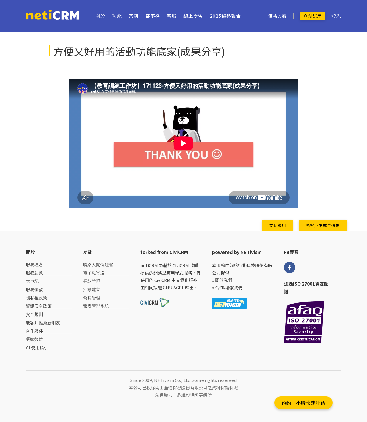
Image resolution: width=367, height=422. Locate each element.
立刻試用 (312, 16)
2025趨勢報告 (225, 15)
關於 (100, 15)
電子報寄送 (94, 273)
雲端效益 (34, 339)
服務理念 (34, 264)
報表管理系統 (96, 306)
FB (289, 267)
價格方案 (277, 16)
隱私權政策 (36, 297)
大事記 (32, 281)
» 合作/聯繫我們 (227, 287)
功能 (117, 15)
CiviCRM (181, 265)
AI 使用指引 (37, 347)
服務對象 (34, 273)
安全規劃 (34, 314)
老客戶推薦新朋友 (43, 322)
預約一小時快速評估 (303, 402)
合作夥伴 (34, 331)
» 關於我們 (222, 280)
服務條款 (34, 289)
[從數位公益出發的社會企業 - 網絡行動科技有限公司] (229, 303)
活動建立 (91, 289)
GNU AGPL (173, 287)
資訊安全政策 (39, 306)
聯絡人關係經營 (98, 264)
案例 (133, 15)
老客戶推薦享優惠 (323, 225)
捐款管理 (91, 281)
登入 (336, 16)
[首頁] (52, 16)
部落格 (152, 15)
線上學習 (193, 15)
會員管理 (91, 297)
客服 (172, 15)
